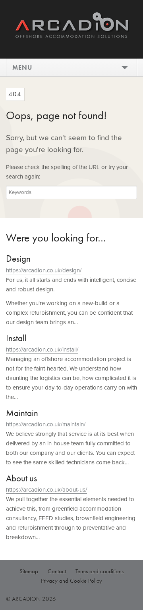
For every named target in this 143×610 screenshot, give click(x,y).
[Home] (71, 34)
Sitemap (28, 571)
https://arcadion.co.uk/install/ (42, 349)
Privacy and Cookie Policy (71, 581)
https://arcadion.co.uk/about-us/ (46, 489)
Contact (57, 571)
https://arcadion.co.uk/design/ (43, 270)
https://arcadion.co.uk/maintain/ (45, 424)
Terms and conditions (99, 571)
